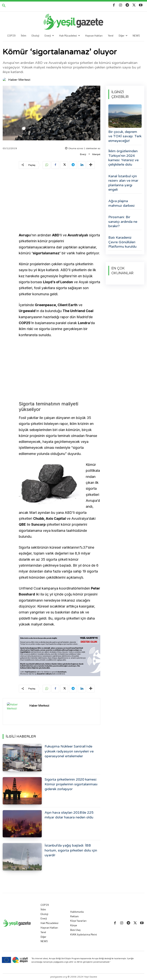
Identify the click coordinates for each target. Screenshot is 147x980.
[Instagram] (120, 5)
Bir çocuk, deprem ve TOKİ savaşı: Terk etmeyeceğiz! (124, 136)
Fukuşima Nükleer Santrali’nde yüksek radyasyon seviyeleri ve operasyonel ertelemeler (69, 751)
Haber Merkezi (19, 80)
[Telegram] (127, 5)
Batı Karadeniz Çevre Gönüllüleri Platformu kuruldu (122, 242)
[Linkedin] (82, 165)
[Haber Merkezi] (5, 80)
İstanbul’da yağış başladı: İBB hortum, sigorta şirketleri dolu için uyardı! (71, 850)
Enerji (83, 154)
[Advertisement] (59, 201)
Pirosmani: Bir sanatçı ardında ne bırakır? (122, 221)
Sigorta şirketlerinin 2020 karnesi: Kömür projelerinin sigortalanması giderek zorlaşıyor (71, 784)
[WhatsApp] (46, 165)
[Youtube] (140, 5)
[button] (4, 6)
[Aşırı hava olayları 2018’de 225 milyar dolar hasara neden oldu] (22, 824)
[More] (91, 165)
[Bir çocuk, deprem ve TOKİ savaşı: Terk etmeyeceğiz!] (125, 116)
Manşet (96, 154)
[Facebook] (113, 5)
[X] (134, 5)
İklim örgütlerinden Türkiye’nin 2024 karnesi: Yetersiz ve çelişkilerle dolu (123, 158)
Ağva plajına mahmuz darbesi (121, 203)
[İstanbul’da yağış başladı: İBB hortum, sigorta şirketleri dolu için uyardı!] (22, 856)
